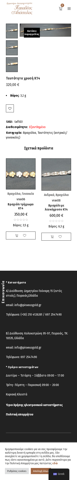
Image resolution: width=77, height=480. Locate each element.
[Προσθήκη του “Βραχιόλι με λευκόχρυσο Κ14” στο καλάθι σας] (52, 237)
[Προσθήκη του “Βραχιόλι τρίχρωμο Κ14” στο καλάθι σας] (17, 235)
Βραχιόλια (29, 133)
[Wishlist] (10, 108)
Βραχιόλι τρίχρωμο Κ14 (21, 206)
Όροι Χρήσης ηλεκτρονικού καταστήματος (34, 405)
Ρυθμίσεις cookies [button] (16, 471)
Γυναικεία (28, 194)
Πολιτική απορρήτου (19, 414)
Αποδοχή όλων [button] (41, 471)
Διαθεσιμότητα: (17, 127)
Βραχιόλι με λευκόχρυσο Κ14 (56, 207)
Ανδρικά (49, 195)
